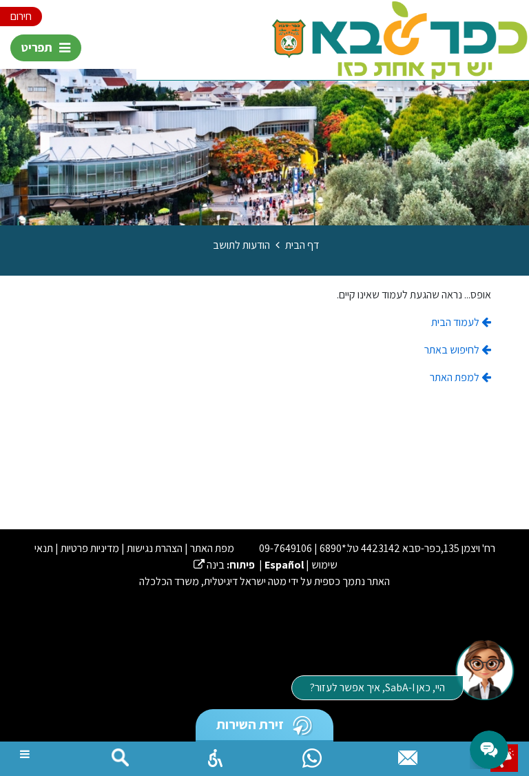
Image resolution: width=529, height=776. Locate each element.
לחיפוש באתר (452, 350)
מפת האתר (212, 548)
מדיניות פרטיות (90, 548)
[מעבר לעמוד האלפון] (408, 754)
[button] (215, 754)
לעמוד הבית (456, 322)
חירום (21, 16)
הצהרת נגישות (155, 548)
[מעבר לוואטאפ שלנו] (312, 754)
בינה (209, 565)
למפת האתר (455, 377)
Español (284, 565)
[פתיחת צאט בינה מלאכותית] (484, 669)
